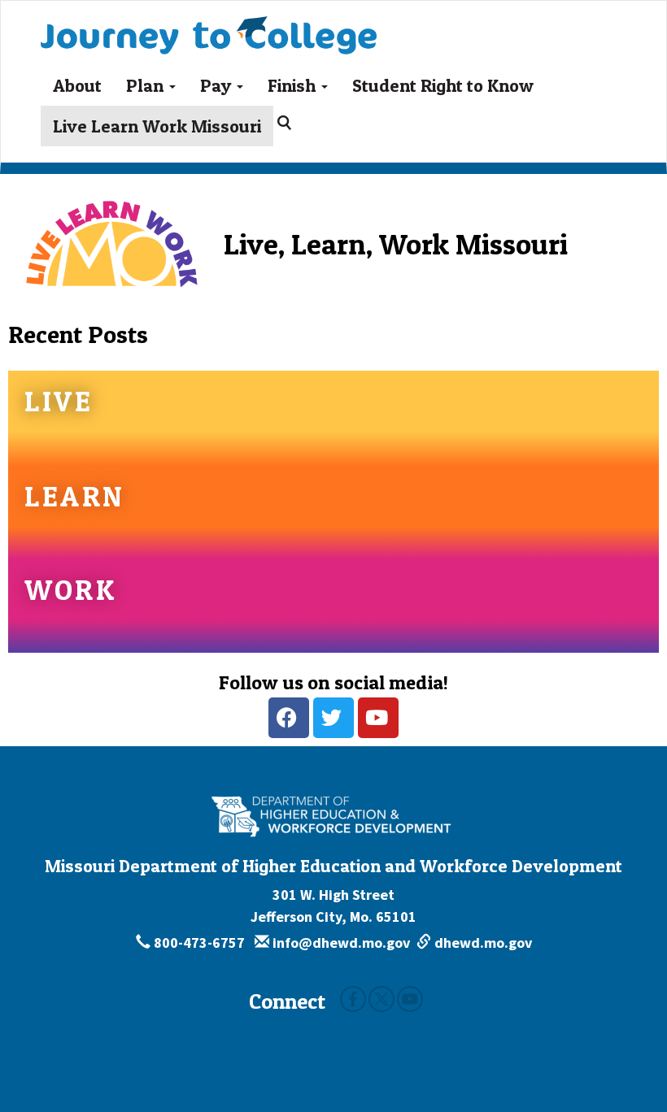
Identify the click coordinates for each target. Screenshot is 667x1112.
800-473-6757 (199, 942)
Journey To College (264, 21)
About (77, 85)
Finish (294, 85)
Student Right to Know (443, 85)
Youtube (410, 999)
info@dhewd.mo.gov (339, 942)
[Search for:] (287, 123)
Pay (217, 85)
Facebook (353, 999)
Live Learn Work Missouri (157, 126)
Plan (147, 85)
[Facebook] (288, 717)
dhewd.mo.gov (481, 942)
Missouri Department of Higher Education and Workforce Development (333, 865)
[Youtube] (378, 717)
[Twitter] (333, 717)
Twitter (381, 999)
